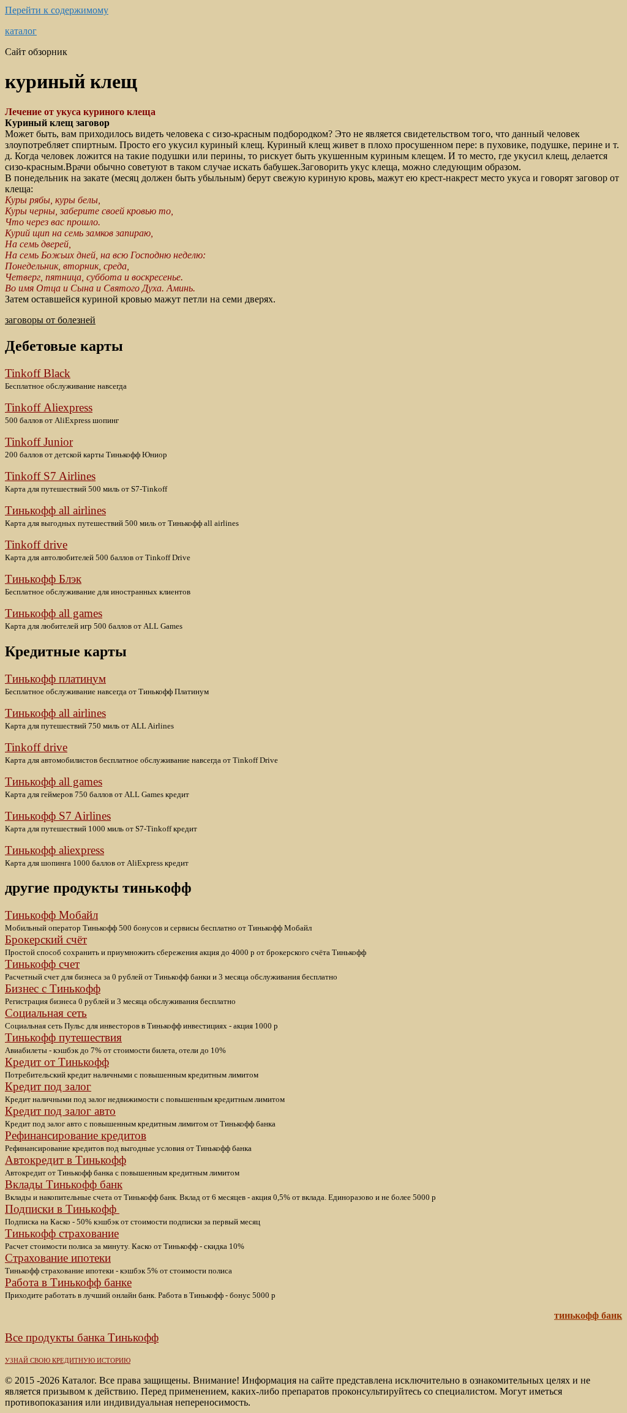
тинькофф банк (588, 1315)
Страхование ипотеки (58, 1257)
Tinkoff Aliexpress (48, 407)
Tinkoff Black (37, 373)
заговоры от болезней (50, 320)
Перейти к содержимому (56, 10)
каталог (21, 31)
